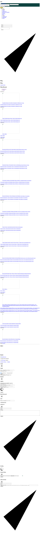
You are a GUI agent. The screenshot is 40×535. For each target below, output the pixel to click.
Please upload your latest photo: (5, 475)
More (1, 343)
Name (2, 24)
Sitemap (8, 361)
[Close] (2, 366)
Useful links (4, 17)
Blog (3, 14)
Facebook (1, 361)
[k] (20, 349)
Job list (3, 10)
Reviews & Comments (5, 12)
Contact (3, 15)
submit (2, 476)
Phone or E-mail (2, 385)
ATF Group (3, 360)
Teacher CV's (4, 11)
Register (3, 9)
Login (3, 8)
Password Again (2, 387)
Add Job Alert (4, 16)
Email (2, 25)
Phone (2, 26)
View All (3, 343)
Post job (1, 7)
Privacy (3, 18)
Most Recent (4, 89)
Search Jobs (2, 6)
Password (1, 371)
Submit (2, 416)
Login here (11, 383)
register (2, 392)
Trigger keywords (14, 485)
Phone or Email (2, 370)
